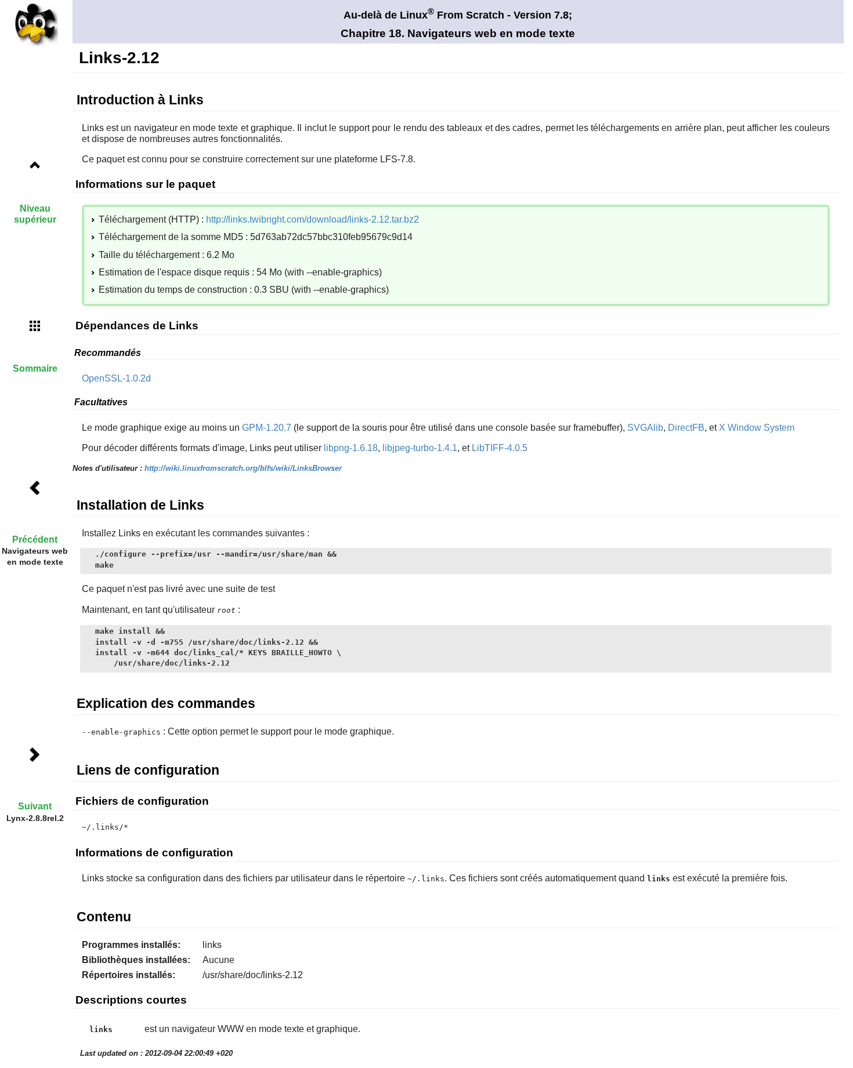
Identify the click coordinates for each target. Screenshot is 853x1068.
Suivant (35, 806)
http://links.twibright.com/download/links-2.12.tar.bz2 (312, 219)
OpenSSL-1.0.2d (116, 378)
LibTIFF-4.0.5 (499, 448)
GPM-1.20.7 (266, 428)
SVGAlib (645, 428)
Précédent (34, 539)
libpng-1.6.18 (351, 448)
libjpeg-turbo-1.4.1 (419, 448)
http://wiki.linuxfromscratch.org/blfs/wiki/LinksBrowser (243, 468)
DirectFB (686, 428)
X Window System (756, 428)
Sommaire (35, 368)
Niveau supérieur (35, 214)
